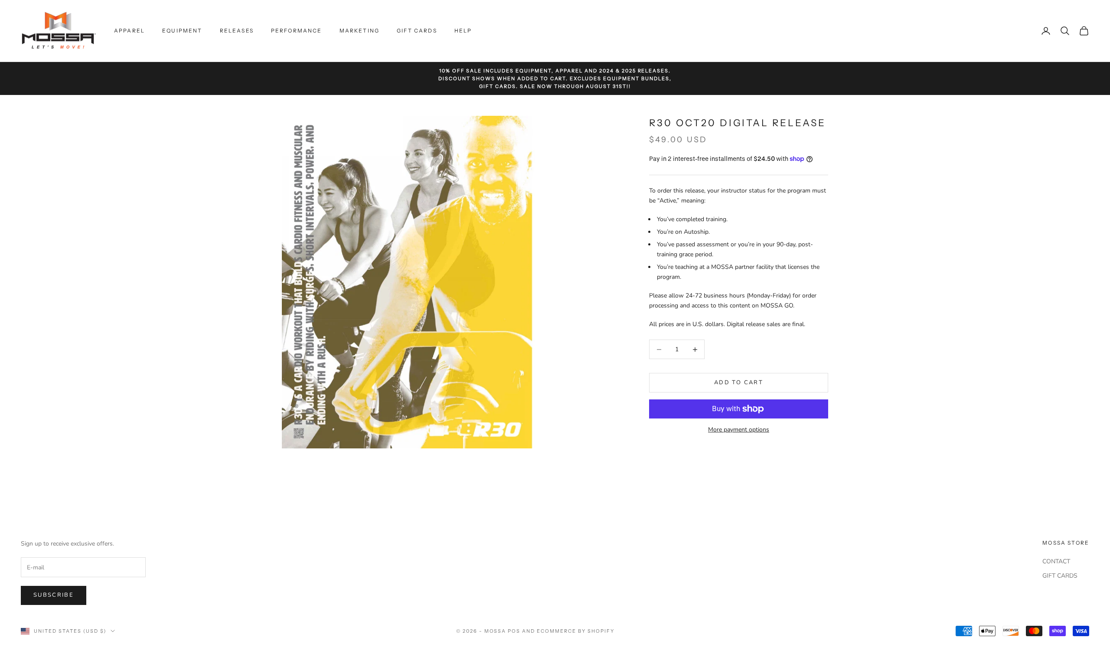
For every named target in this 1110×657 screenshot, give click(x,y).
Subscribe (53, 595)
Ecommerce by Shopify (575, 631)
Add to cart (738, 382)
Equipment (182, 30)
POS (514, 631)
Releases (237, 30)
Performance (296, 30)
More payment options (738, 429)
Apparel (129, 30)
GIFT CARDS (1059, 576)
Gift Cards (417, 30)
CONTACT (1056, 561)
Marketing (359, 30)
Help (463, 30)
